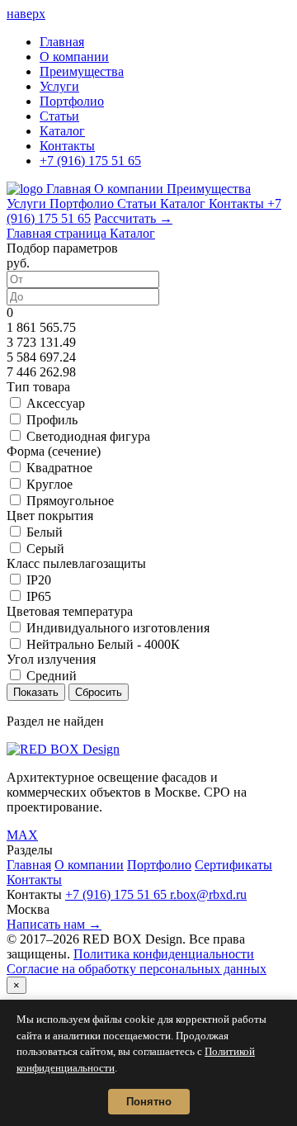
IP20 (38, 580)
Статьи (59, 116)
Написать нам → (54, 924)
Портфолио (72, 101)
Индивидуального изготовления (118, 628)
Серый (45, 549)
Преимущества (82, 71)
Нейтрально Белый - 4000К (103, 644)
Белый (44, 532)
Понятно (149, 1101)
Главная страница (58, 233)
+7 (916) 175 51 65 (90, 161)
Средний (51, 676)
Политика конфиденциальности (163, 954)
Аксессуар (55, 403)
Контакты (67, 146)
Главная (62, 42)
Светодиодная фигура (88, 436)
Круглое (49, 484)
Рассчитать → (133, 218)
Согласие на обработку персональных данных (136, 969)
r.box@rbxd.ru (208, 894)
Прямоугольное (70, 501)
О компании (74, 57)
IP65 (38, 596)
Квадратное (59, 468)
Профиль (52, 420)
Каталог (62, 131)
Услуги (59, 86)
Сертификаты (233, 865)
